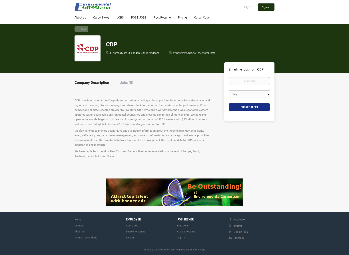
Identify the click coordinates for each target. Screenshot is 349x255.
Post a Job (132, 225)
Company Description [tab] (92, 82)
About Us (80, 231)
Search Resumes (135, 231)
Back (83, 29)
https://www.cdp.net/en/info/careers (194, 52)
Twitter (238, 225)
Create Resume (186, 231)
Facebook (239, 219)
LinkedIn (239, 237)
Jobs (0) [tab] (126, 82)
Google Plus (241, 231)
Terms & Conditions (86, 237)
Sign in (248, 7)
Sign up (266, 7)
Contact (79, 225)
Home (78, 219)
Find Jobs (182, 225)
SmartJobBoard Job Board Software (187, 249)
